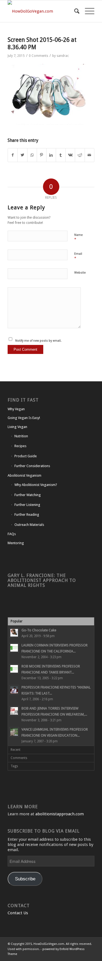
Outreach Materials (29, 525)
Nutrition (21, 436)
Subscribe (25, 878)
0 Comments (38, 56)
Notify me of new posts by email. (38, 340)
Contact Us (18, 912)
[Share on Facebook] (12, 155)
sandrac (63, 56)
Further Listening (27, 505)
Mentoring (16, 543)
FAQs (12, 534)
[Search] (74, 11)
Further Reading (26, 514)
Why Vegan (16, 409)
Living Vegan (17, 427)
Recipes (20, 446)
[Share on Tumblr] (60, 155)
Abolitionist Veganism (24, 475)
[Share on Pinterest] (41, 155)
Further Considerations (32, 466)
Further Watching (27, 495)
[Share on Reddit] (79, 155)
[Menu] (86, 11)
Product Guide (25, 456)
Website (80, 272)
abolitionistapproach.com (59, 813)
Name (78, 237)
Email (78, 256)
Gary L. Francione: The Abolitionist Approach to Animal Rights (42, 580)
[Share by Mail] (89, 155)
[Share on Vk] (70, 155)
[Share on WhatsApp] (32, 155)
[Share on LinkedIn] (51, 155)
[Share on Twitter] (22, 155)
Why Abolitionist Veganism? (35, 485)
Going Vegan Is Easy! (24, 418)
